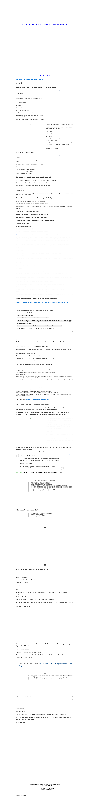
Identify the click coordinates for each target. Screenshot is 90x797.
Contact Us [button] (37, 793)
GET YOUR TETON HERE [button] (45, 75)
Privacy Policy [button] (52, 793)
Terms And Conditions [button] (44, 793)
